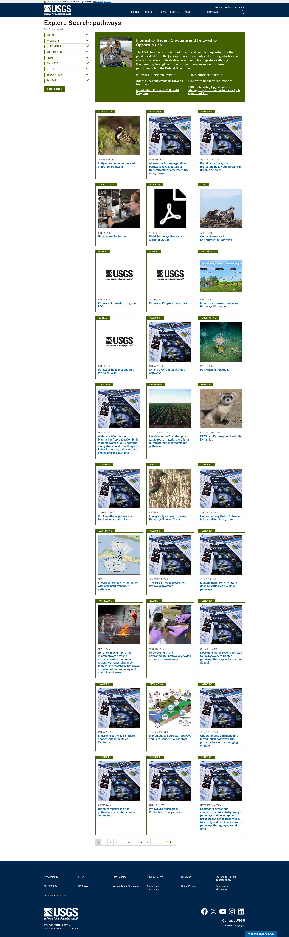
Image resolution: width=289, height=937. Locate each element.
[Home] (57, 14)
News (163, 12)
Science (135, 12)
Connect (175, 12)
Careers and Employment (154, 887)
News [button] (50, 57)
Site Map (186, 877)
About (188, 12)
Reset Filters (54, 88)
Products (149, 12)
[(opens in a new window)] (204, 911)
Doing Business (189, 886)
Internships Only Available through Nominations (159, 82)
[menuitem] (135, 10)
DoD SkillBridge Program (205, 75)
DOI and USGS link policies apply (226, 878)
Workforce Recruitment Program (210, 81)
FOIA (81, 877)
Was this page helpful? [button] (261, 933)
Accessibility (51, 877)
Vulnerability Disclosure (126, 886)
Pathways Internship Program (156, 75)
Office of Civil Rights (55, 895)
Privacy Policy (155, 877)
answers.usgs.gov (235, 925)
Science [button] (51, 35)
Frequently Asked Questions (228, 7)
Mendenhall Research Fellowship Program (158, 91)
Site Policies (119, 877)
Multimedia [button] (53, 46)
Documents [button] (54, 52)
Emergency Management (223, 887)
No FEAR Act (51, 886)
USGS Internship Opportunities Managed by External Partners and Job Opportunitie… (214, 90)
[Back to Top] (278, 926)
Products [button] (52, 40)
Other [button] (50, 69)
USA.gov (83, 886)
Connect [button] (52, 63)
